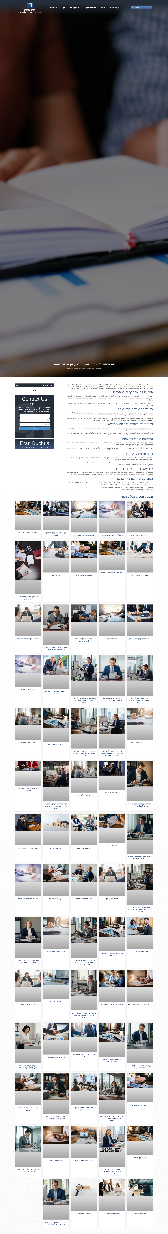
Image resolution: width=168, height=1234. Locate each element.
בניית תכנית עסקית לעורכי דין (139, 639)
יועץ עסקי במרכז (140, 1158)
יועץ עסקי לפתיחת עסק (139, 742)
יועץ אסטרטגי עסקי (112, 792)
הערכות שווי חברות (28, 690)
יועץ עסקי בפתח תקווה (84, 899)
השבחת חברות (111, 845)
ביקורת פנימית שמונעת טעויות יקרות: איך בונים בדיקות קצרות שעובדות (84, 753)
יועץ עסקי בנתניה (139, 1213)
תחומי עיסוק (91, 8)
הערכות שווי (56, 575)
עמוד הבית (114, 8)
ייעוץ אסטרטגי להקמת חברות (112, 572)
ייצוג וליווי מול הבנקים (140, 951)
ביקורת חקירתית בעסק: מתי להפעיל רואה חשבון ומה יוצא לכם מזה (139, 700)
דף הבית (98, 368)
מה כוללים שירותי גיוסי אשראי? (111, 535)
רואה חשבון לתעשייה (84, 575)
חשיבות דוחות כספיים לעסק (28, 899)
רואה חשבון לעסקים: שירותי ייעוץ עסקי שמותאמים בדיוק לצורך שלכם (112, 1119)
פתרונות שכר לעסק (56, 1161)
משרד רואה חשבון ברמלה (139, 575)
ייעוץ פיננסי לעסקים (56, 899)
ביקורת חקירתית (84, 1213)
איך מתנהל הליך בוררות (84, 795)
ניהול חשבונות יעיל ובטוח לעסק (84, 535)
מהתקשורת (74, 8)
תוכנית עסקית (112, 639)
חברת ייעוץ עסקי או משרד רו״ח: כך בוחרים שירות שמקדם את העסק (84, 1015)
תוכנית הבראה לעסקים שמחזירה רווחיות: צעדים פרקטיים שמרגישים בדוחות (84, 962)
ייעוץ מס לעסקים (56, 848)
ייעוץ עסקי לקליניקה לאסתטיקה (139, 1004)
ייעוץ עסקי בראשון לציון (139, 535)
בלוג (63, 8)
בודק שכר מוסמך (56, 1001)
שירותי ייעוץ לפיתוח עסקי (56, 951)
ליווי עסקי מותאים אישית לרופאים (112, 1004)
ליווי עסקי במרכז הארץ (112, 1213)
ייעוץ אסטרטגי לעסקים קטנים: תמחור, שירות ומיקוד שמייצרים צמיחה (56, 806)
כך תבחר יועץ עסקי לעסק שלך (28, 639)
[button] (17, 385)
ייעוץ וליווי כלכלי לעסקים (28, 532)
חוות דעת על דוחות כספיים (28, 848)
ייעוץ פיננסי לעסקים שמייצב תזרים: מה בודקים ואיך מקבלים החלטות (139, 910)
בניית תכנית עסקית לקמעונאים (56, 1057)
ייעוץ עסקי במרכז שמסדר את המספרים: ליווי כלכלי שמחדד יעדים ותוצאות (111, 1171)
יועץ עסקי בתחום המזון (56, 744)
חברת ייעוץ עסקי (112, 899)
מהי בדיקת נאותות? (28, 742)
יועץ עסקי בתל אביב (84, 848)
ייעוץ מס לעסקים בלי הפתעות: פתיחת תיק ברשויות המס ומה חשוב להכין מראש (112, 753)
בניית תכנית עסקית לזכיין (28, 1004)
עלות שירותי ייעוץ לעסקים (84, 1161)
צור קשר (53, 8)
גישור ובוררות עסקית (139, 1105)
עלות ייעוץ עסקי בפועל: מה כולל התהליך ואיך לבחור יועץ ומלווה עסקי (84, 700)
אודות (103, 8)
